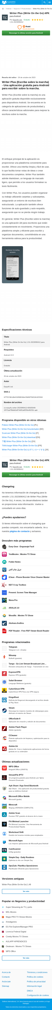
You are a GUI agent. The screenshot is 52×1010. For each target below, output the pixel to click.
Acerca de (6, 972)
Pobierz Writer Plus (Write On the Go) (18, 425)
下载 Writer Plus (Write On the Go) (16, 441)
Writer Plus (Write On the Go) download (19, 437)
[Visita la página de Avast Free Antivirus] (26, 27)
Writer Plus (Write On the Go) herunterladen (20, 429)
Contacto (6, 977)
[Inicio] (3, 9)
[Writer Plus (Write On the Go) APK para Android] (5, 17)
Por (16, 20)
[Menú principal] (49, 2)
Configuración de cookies (38, 995)
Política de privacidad (36, 982)
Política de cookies (35, 977)
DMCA (30, 991)
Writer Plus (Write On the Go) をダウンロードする (23, 450)
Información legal (34, 986)
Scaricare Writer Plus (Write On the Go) (18, 433)
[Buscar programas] (44, 2)
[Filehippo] (8, 2)
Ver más (26, 891)
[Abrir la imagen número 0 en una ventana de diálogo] (12, 264)
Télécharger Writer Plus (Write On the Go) (20, 446)
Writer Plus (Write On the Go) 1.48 (16, 885)
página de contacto (20, 531)
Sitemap (5, 986)
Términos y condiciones (37, 972)
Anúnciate (6, 982)
